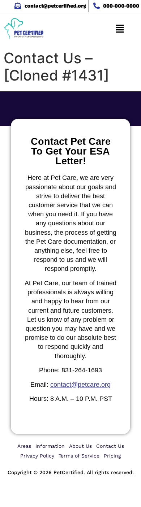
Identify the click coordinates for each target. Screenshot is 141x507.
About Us (80, 446)
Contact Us (110, 446)
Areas (24, 446)
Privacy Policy (37, 456)
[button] (119, 29)
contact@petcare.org (80, 384)
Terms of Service (79, 456)
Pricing (112, 456)
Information (50, 446)
